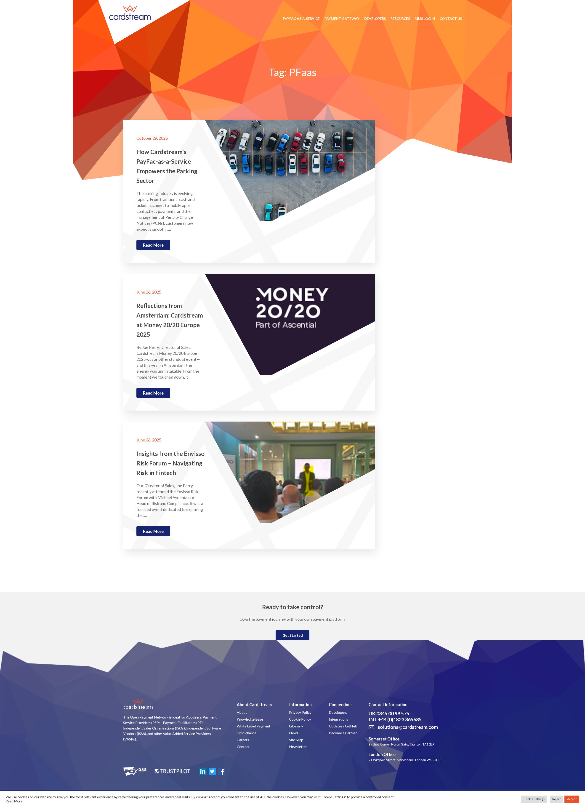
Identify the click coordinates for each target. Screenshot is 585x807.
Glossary (296, 726)
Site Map (296, 740)
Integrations (338, 719)
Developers (375, 18)
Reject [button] (556, 799)
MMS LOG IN (425, 18)
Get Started (292, 635)
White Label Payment (253, 726)
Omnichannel (247, 733)
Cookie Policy (300, 719)
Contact (243, 746)
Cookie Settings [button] (534, 799)
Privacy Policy (300, 712)
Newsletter (298, 746)
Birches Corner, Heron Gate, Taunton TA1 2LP (402, 744)
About (242, 712)
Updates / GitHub (343, 726)
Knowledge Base (250, 719)
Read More (14, 801)
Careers (243, 740)
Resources (400, 18)
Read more (153, 245)
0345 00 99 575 (392, 713)
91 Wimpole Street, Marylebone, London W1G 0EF (404, 760)
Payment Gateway (341, 18)
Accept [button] (572, 799)
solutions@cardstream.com (408, 727)
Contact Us (451, 18)
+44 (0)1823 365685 (400, 719)
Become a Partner (343, 733)
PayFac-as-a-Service (301, 18)
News (293, 733)
